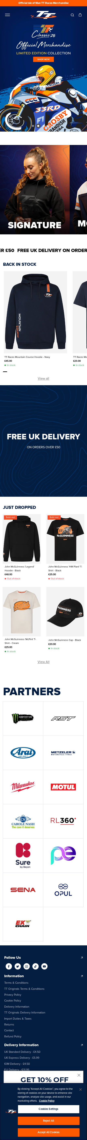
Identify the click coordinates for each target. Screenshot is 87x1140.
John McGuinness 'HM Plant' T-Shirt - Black (65, 568)
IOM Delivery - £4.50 (17, 1064)
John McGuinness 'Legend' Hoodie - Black (19, 568)
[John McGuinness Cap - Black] (65, 611)
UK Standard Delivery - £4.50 (22, 1052)
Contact (9, 1030)
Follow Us (12, 958)
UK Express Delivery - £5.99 (21, 1058)
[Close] (80, 1089)
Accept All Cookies (48, 1132)
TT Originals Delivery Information (24, 1012)
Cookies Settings (48, 1109)
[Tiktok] (35, 966)
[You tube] (44, 966)
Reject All (48, 1120)
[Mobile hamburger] (7, 14)
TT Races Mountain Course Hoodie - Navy (27, 357)
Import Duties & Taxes (18, 1018)
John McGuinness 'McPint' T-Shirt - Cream (20, 641)
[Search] (72, 15)
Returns (9, 1024)
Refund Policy (12, 1036)
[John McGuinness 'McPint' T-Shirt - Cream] (22, 611)
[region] (43, 1111)
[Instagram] (26, 966)
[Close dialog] (79, 1075)
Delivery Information (16, 1006)
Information (14, 976)
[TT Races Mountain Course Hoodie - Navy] (35, 312)
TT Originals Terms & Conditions (24, 989)
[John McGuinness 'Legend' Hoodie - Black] (22, 539)
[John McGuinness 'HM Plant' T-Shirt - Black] (65, 539)
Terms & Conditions (16, 982)
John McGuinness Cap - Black (64, 640)
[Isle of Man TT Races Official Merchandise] (43, 14)
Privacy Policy (12, 994)
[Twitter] (17, 966)
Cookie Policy (12, 1000)
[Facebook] (8, 966)
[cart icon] (80, 15)
